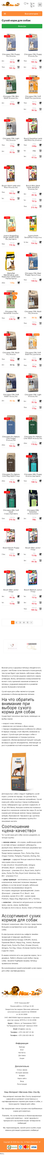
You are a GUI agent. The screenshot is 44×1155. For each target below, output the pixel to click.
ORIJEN (28, 940)
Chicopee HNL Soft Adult (11, 512)
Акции (22, 1058)
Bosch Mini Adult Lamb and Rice (33, 187)
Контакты (22, 1052)
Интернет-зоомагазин (10, 924)
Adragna (32, 865)
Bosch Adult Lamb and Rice (11, 186)
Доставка (22, 1055)
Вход (22, 1081)
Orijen (30, 908)
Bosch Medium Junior (33, 590)
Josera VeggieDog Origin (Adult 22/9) (11, 237)
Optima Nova (36, 948)
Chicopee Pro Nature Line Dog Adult (11, 475)
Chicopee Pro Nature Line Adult (33, 437)
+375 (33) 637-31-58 (26, 1032)
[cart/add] (5, 47)
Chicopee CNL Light (11, 139)
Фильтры (22, 26)
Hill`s (30, 899)
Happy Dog (20, 942)
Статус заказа (22, 1070)
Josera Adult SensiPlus (33, 236)
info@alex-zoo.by (24, 1029)
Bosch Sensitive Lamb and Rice (33, 139)
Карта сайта (22, 1078)
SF (40, 1142)
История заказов (22, 1073)
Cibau (19, 948)
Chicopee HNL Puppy (33, 475)
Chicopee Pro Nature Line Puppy (11, 438)
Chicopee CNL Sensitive (11, 312)
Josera (28, 942)
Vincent (18, 865)
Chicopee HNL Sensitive (33, 512)
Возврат (22, 1075)
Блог (22, 1050)
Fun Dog (12, 948)
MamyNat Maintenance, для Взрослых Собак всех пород (11, 275)
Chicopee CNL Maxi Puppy (33, 274)
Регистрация (22, 1084)
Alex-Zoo (20, 1142)
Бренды (22, 1047)
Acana (24, 908)
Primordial (38, 908)
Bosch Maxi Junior (33, 548)
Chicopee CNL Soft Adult (33, 97)
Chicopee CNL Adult (33, 312)
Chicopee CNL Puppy (11, 55)
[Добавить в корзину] (18, 61)
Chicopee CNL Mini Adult (11, 97)
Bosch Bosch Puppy (11, 548)
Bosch (13, 942)
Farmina (36, 899)
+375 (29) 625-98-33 (26, 1035)
